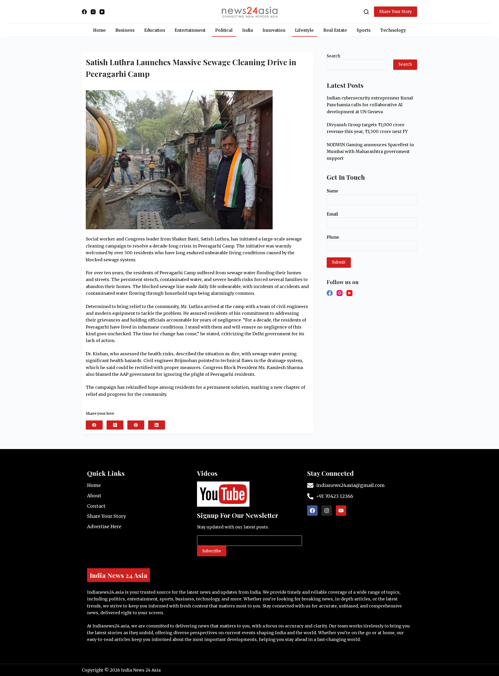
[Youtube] (341, 510)
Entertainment (190, 30)
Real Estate (335, 30)
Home (99, 30)
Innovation (273, 30)
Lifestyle (304, 30)
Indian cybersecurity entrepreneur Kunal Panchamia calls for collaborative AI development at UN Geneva (370, 104)
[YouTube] (102, 11)
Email (332, 214)
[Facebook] (84, 11)
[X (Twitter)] (115, 425)
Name (332, 191)
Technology (393, 30)
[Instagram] (93, 11)
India (247, 30)
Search (333, 55)
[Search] (366, 11)
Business (125, 30)
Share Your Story (395, 11)
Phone (333, 237)
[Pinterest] (135, 425)
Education (154, 30)
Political (224, 30)
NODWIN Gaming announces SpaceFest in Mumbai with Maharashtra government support (370, 151)
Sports (364, 30)
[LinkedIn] (156, 425)
